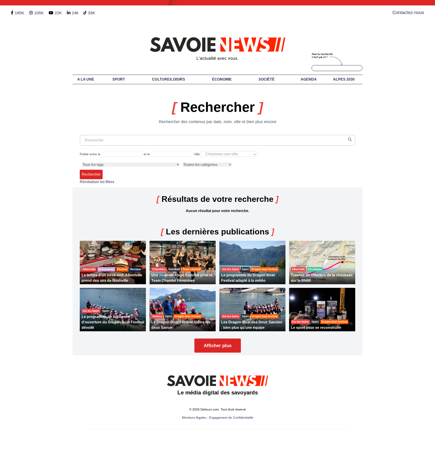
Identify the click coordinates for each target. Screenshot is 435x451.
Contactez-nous (408, 12)
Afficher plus (218, 345)
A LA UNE (85, 79)
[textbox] (229, 154)
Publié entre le (90, 154)
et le (147, 154)
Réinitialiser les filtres (97, 182)
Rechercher (91, 174)
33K (91, 13)
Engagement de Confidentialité (231, 417)
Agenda (309, 79)
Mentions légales (194, 417)
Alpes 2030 (344, 79)
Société (267, 79)
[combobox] (229, 154)
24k (75, 13)
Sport (118, 79)
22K (58, 13)
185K (19, 13)
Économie (222, 79)
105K (39, 13)
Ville (216, 154)
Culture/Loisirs (168, 79)
